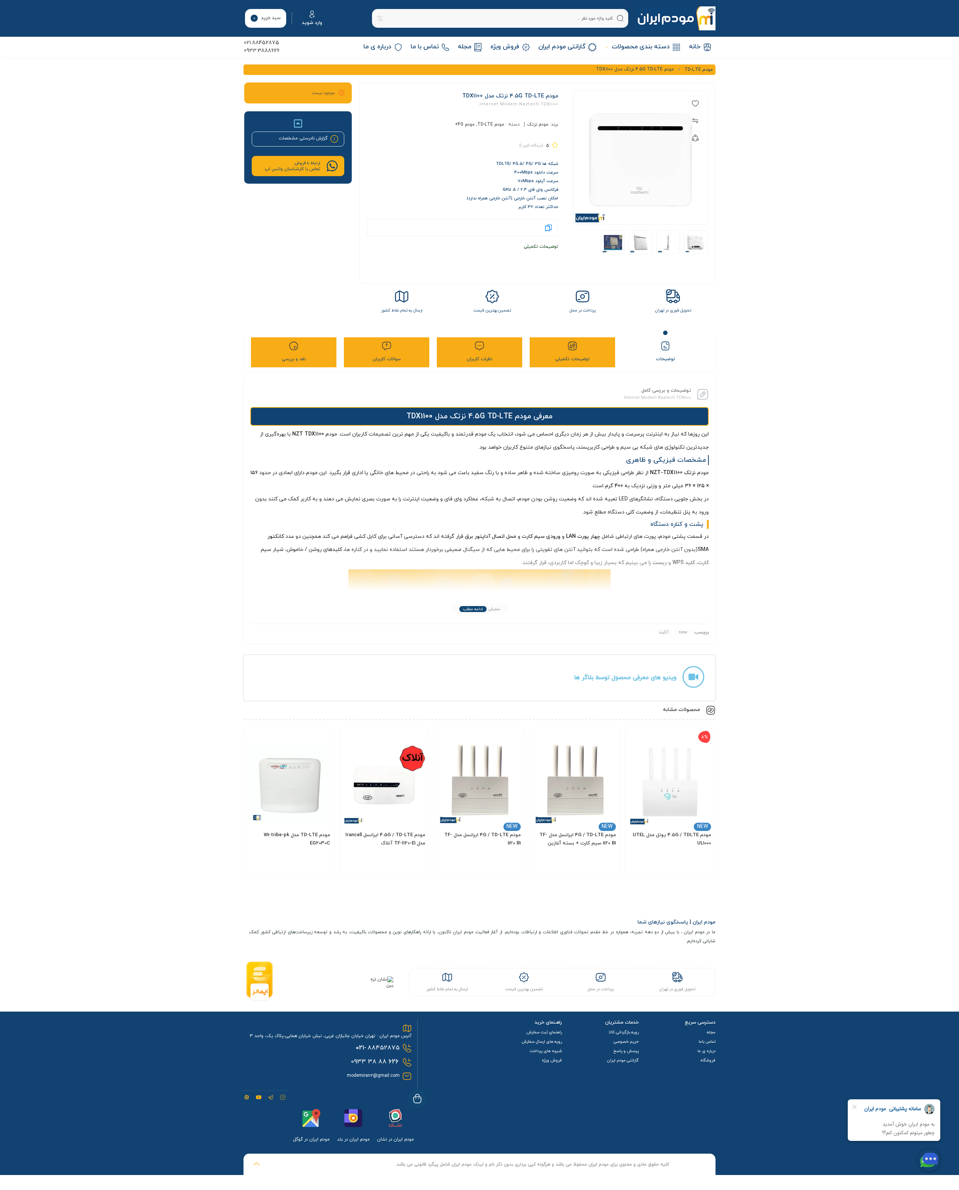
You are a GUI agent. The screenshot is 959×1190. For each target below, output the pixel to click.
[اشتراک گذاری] (695, 137)
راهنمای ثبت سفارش (544, 1032)
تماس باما (707, 1042)
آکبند (664, 632)
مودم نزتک (537, 124)
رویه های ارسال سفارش (541, 1042)
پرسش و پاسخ (626, 1051)
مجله (711, 1032)
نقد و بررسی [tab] (294, 359)
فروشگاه (708, 1060)
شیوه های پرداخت (546, 1051)
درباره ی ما (707, 1051)
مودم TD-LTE (490, 124)
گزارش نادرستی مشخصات (303, 138)
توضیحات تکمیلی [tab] (572, 359)
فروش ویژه (552, 1060)
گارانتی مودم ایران (623, 1060)
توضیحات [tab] (665, 359)
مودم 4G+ (465, 124)
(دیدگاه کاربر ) (531, 145)
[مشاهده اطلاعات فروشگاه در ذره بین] (379, 985)
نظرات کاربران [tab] (479, 359)
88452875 (378, 1047)
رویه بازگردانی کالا (624, 1032)
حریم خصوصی (626, 1042)
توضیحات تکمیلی (541, 247)
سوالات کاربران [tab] (387, 359)
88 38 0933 (375, 1061)
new (683, 632)
